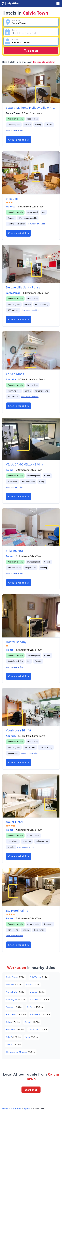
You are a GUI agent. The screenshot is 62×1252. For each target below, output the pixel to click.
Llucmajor (33, 1029)
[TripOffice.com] (10, 3)
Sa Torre (31, 1007)
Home (5, 1108)
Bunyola (10, 1007)
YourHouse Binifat (18, 730)
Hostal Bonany (16, 642)
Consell (28, 1022)
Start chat (31, 1089)
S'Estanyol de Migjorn (16, 1052)
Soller (8, 1022)
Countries (16, 1108)
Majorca (10, 206)
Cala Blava (35, 999)
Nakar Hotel (14, 822)
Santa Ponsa (13, 293)
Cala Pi (9, 1037)
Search (33, 50)
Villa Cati (12, 199)
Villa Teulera (14, 551)
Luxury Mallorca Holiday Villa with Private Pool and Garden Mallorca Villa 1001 (31, 108)
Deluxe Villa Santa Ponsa (23, 287)
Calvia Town (39, 1108)
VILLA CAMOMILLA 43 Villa (24, 464)
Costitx (9, 1044)
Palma (9, 470)
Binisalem (10, 1029)
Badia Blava (11, 1014)
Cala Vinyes (35, 977)
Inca (28, 1037)
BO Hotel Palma (17, 911)
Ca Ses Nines (15, 374)
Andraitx (11, 379)
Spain (27, 1108)
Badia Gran (35, 1014)
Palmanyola (11, 999)
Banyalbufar (12, 992)
